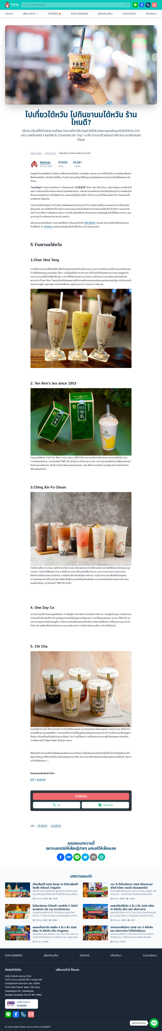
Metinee (45, 162)
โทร (58, 805)
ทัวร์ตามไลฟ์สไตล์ (79, 14)
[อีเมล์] (154, 4)
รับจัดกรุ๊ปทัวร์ (129, 14)
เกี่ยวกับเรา (151, 14)
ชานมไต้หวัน (56, 826)
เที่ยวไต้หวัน (42, 826)
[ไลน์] (135, 4)
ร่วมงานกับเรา (150, 955)
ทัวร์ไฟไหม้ (53, 14)
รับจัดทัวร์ (84, 955)
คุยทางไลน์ (108, 805)
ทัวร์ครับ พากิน (50, 153)
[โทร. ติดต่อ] (148, 4)
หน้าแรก (9, 14)
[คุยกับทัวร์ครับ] (154, 1023)
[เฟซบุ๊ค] (141, 4)
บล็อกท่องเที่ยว (105, 14)
